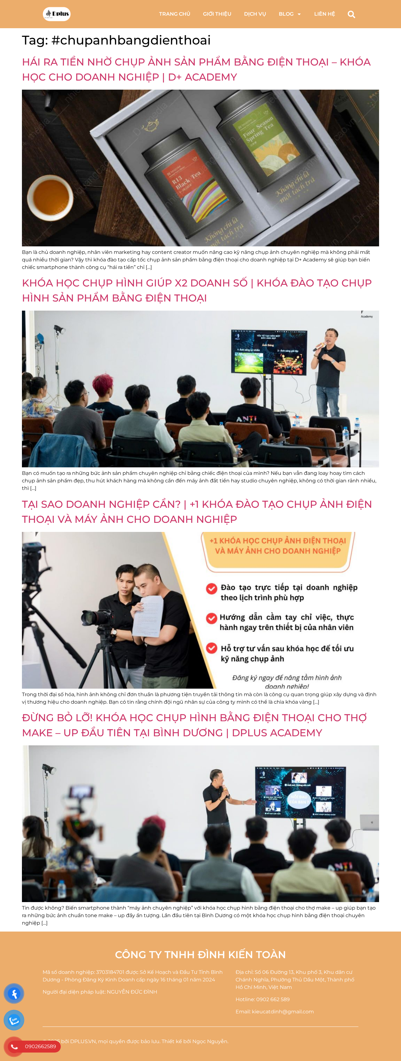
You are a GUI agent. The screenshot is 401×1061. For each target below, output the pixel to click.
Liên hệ (324, 14)
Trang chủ (174, 14)
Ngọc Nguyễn (209, 1041)
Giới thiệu (217, 14)
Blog (286, 14)
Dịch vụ (255, 14)
